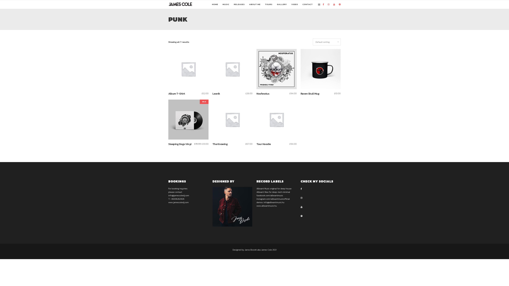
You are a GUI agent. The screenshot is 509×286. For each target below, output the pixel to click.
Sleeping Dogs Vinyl (180, 144)
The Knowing (220, 144)
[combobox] (327, 42)
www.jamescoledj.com (178, 202)
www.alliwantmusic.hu (266, 205)
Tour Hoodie (263, 144)
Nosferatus (262, 94)
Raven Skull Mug (310, 94)
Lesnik (216, 94)
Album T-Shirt (176, 94)
